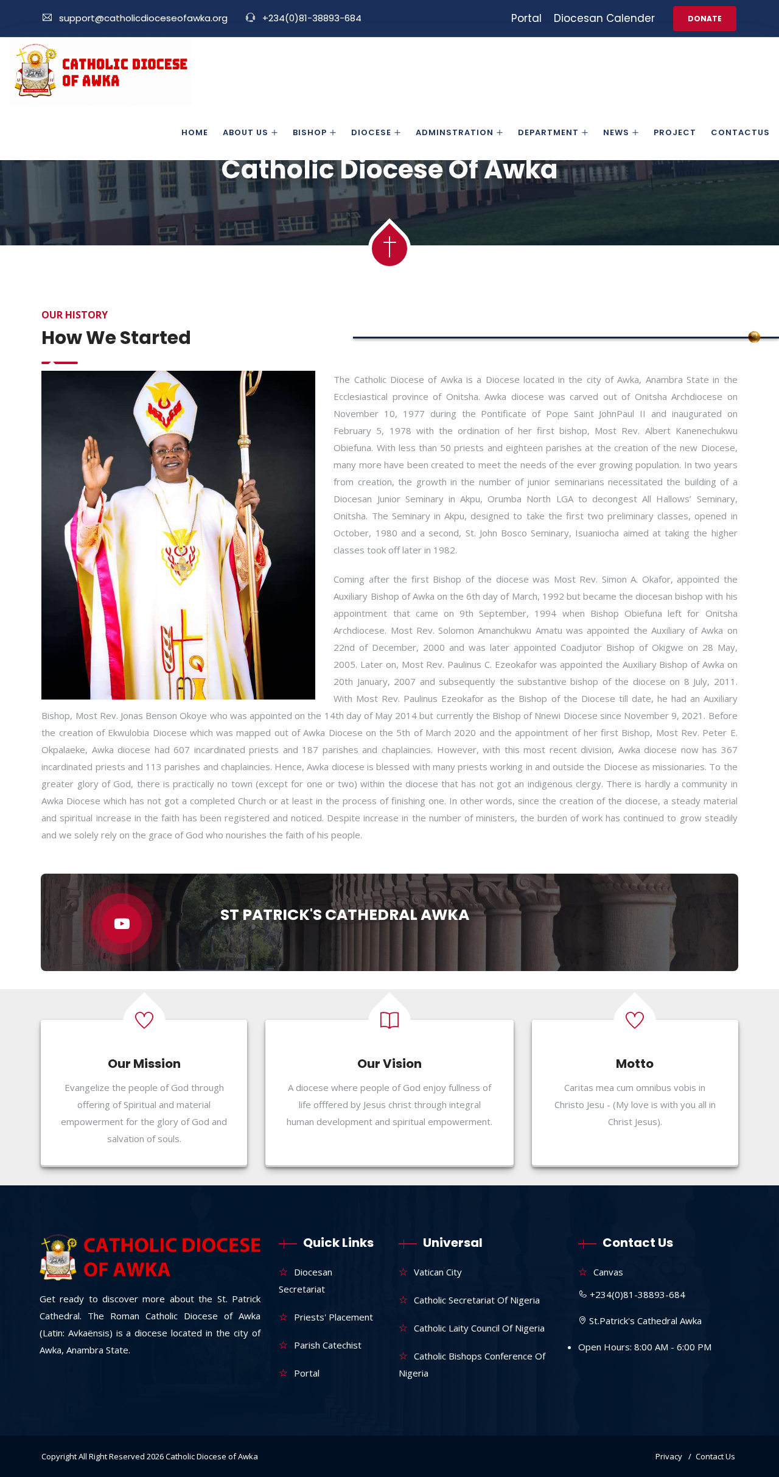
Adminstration (455, 132)
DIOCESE (371, 132)
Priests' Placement (333, 1317)
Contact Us (715, 1456)
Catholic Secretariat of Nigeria (477, 1300)
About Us (245, 132)
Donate (705, 18)
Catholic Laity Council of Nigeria (479, 1328)
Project (675, 132)
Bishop (310, 132)
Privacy (668, 1456)
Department (548, 132)
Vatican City (438, 1272)
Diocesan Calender (604, 18)
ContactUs (740, 132)
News (616, 132)
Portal (526, 18)
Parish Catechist (328, 1345)
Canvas (608, 1272)
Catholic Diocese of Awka (212, 1456)
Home (194, 132)
